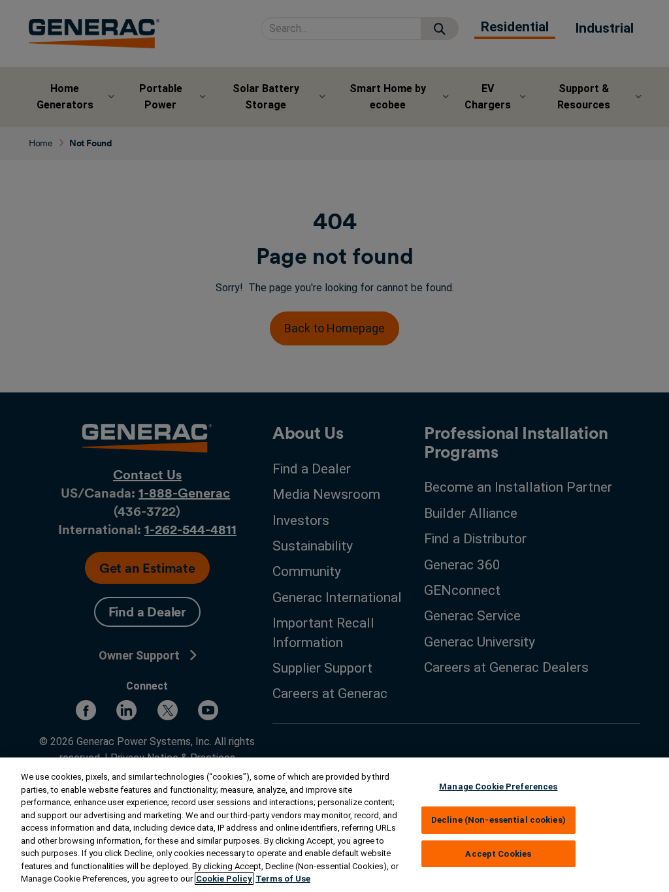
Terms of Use (282, 879)
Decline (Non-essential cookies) (498, 820)
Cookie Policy (224, 879)
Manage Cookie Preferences (498, 786)
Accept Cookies (498, 854)
